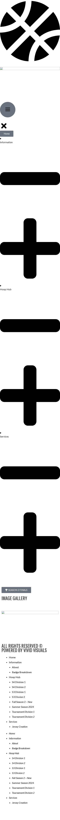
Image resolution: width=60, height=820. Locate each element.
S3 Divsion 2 (18, 696)
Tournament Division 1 (23, 711)
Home (12, 657)
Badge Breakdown (22, 672)
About (15, 667)
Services (13, 721)
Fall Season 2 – (22, 701)
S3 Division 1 (19, 691)
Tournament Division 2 (23, 716)
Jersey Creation (19, 726)
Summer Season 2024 (23, 706)
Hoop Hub (14, 677)
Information (15, 662)
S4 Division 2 (19, 686)
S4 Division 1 (19, 682)
